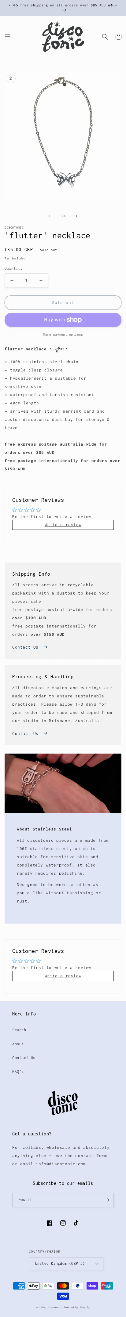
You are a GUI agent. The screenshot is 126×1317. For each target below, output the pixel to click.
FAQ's (18, 1071)
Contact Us (25, 647)
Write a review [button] (63, 524)
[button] (7, 36)
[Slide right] (76, 216)
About (18, 1044)
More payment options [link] (63, 334)
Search (19, 1030)
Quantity (14, 268)
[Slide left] (49, 216)
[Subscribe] (106, 1200)
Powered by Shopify (77, 1307)
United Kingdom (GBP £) (60, 1263)
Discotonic (55, 1307)
